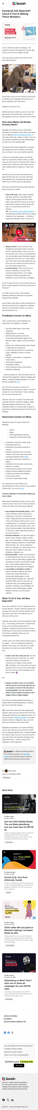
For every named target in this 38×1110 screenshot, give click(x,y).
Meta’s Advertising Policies (22, 135)
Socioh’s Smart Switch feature (22, 211)
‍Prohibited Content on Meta (13, 1049)
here (18, 382)
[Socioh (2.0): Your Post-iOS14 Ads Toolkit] (19, 859)
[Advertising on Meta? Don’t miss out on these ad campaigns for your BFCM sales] (19, 962)
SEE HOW (19, 1065)
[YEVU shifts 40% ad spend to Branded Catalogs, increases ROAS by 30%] (19, 909)
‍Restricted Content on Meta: (13, 1052)
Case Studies (10, 945)
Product (8, 892)
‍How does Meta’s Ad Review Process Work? (19, 1046)
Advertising (6, 777)
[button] (3, 3)
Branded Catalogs (20, 717)
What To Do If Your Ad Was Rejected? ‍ (17, 1055)
